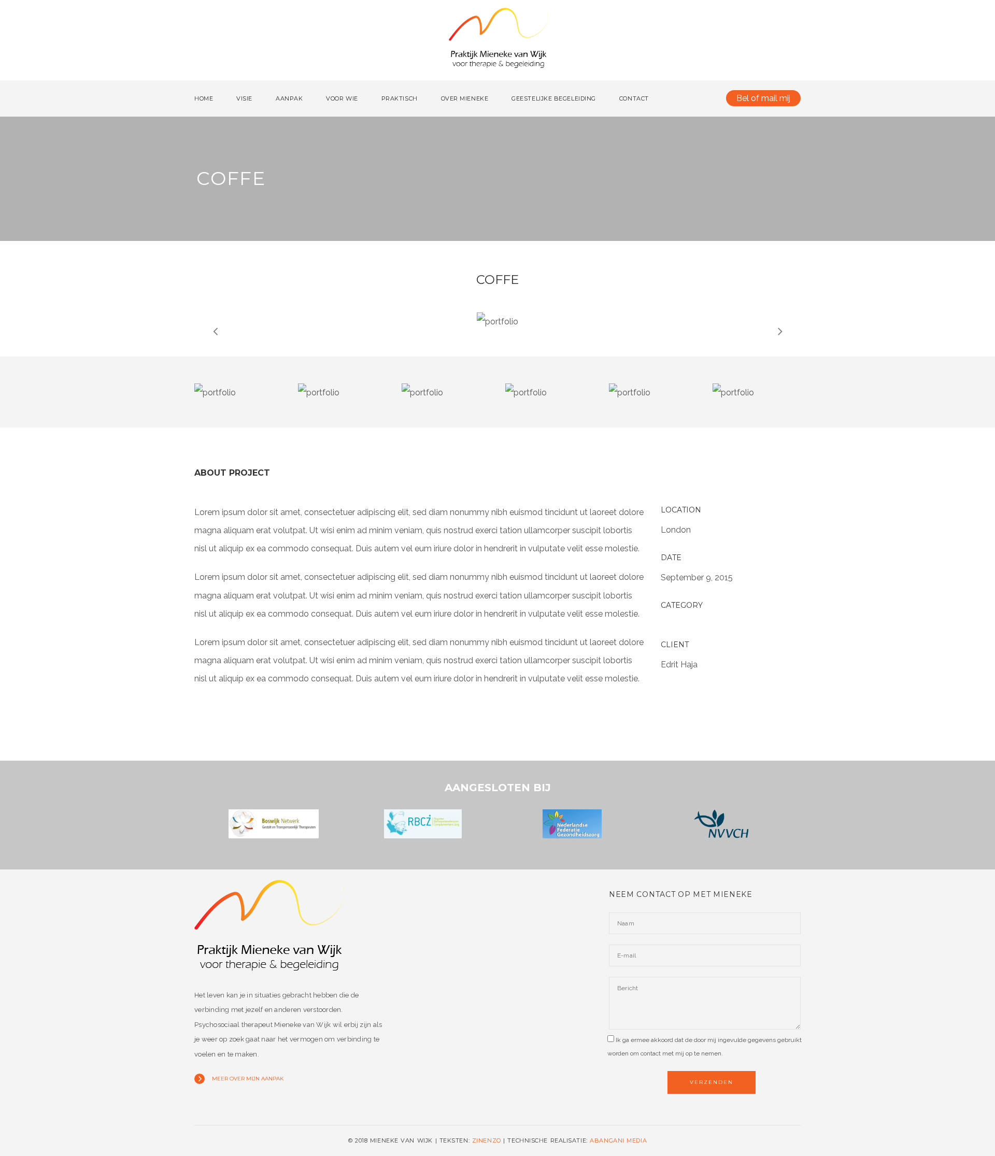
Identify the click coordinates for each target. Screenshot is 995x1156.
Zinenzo (486, 1140)
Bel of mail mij (763, 98)
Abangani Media (618, 1140)
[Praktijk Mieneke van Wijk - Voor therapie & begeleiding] (498, 42)
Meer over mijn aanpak (247, 1078)
